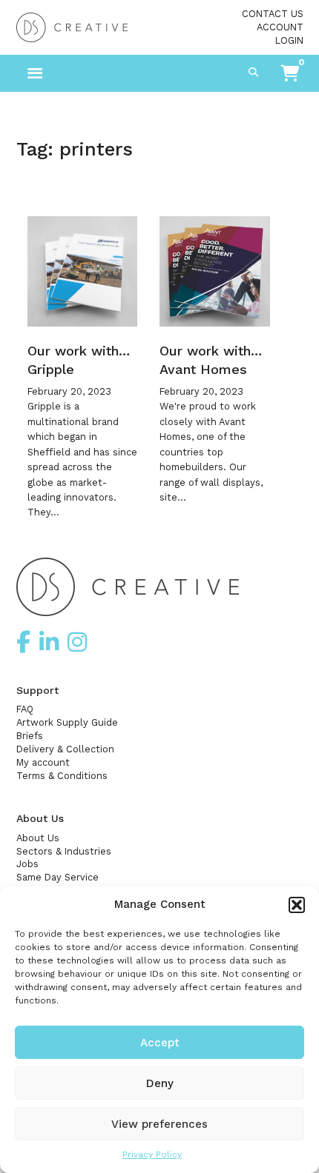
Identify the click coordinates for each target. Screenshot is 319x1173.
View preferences (159, 1124)
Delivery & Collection (65, 749)
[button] (296, 905)
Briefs (29, 735)
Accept (160, 1042)
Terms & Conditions (62, 775)
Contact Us (272, 13)
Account (280, 27)
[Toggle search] (253, 73)
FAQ (24, 709)
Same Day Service (57, 877)
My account (43, 762)
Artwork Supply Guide (67, 722)
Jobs (27, 863)
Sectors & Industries (63, 851)
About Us (37, 837)
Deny (160, 1083)
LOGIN (289, 40)
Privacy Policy (152, 1154)
